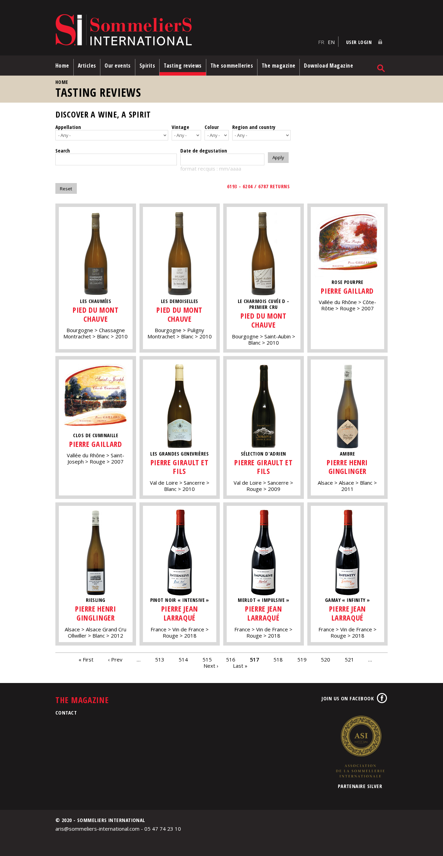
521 (349, 659)
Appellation (68, 127)
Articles (87, 65)
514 (183, 659)
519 (302, 659)
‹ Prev (115, 659)
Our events (118, 65)
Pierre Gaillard (347, 291)
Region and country (253, 127)
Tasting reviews (183, 65)
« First (86, 659)
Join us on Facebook (348, 698)
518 (278, 659)
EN (331, 41)
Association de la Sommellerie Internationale (360, 746)
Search (62, 150)
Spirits (147, 65)
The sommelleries (231, 65)
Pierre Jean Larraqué (179, 613)
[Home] (185, 30)
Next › (211, 665)
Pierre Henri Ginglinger (347, 466)
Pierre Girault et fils (180, 466)
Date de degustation (203, 150)
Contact (66, 712)
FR (321, 41)
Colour (212, 127)
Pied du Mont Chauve (96, 314)
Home (62, 65)
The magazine (278, 65)
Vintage (180, 127)
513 (159, 659)
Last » (240, 665)
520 (325, 659)
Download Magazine (328, 65)
